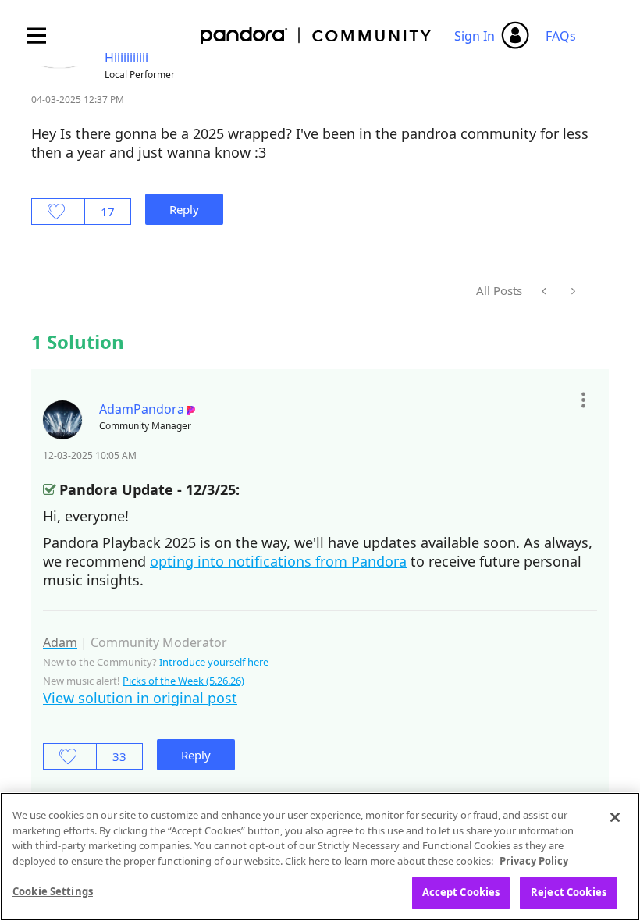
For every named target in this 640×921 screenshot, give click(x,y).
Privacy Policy (534, 861)
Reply (184, 209)
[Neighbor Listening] (571, 291)
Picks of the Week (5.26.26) (183, 681)
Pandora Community (316, 35)
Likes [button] (58, 211)
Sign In (474, 35)
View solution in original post (140, 697)
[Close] (615, 817)
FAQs (561, 35)
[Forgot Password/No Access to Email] (545, 291)
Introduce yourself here (213, 662)
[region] (320, 856)
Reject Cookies (568, 892)
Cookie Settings (52, 891)
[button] (582, 400)
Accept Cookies (461, 892)
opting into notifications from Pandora (278, 561)
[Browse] (44, 35)
